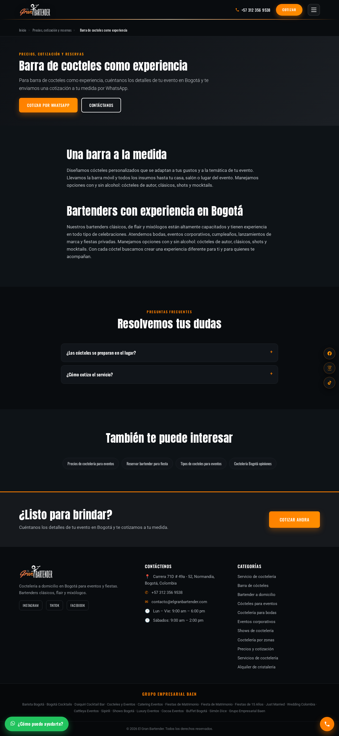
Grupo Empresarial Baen (247, 711)
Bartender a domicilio (256, 594)
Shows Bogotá (123, 711)
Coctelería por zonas (256, 640)
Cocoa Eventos (173, 711)
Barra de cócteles (253, 585)
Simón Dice (218, 711)
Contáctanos (101, 105)
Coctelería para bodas (257, 612)
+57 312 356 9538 (166, 592)
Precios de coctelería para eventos (91, 463)
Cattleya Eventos (86, 711)
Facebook (77, 605)
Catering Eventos (150, 704)
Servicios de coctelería (258, 658)
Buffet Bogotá (196, 711)
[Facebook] (329, 353)
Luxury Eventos (148, 711)
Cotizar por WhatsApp (48, 105)
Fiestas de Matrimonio (182, 704)
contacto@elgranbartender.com (179, 601)
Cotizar (289, 9)
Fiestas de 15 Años (249, 704)
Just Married (275, 704)
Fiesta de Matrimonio (217, 704)
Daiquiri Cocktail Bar (89, 704)
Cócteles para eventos (257, 603)
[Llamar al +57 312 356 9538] (327, 724)
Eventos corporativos (256, 621)
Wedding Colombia (301, 704)
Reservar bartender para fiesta (147, 463)
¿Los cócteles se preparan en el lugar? (101, 352)
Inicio (22, 30)
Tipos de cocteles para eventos (201, 463)
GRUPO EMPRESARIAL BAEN (169, 694)
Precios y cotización (256, 649)
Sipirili (105, 711)
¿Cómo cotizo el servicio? (89, 374)
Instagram (31, 605)
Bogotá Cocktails (59, 704)
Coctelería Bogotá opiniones (252, 463)
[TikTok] (329, 383)
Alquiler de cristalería (256, 667)
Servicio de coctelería (257, 576)
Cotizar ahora (294, 519)
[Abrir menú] (314, 10)
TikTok (54, 605)
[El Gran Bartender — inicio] (35, 10)
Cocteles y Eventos (121, 704)
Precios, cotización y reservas (52, 30)
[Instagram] (329, 368)
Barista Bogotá (33, 704)
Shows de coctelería (256, 630)
